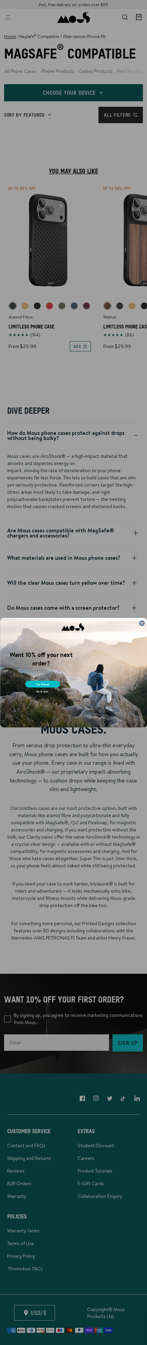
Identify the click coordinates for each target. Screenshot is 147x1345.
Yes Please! (42, 684)
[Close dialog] (141, 622)
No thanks (42, 691)
